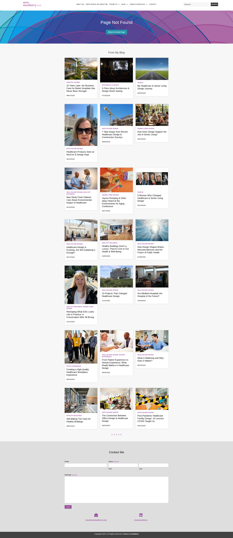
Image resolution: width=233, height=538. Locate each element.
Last (140, 469)
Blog (124, 4)
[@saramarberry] (141, 515)
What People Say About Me (97, 4)
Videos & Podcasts (137, 4)
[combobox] (197, 4)
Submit (68, 507)
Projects (113, 4)
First (110, 469)
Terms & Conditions (131, 534)
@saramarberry (141, 520)
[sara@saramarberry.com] (96, 515)
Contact (152, 4)
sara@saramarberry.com (96, 520)
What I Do (80, 4)
